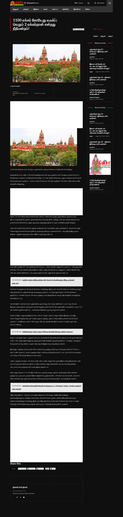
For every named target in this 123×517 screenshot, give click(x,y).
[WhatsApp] (67, 94)
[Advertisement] (46, 114)
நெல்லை (95, 36)
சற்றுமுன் (103, 36)
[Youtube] (24, 497)
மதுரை (91, 71)
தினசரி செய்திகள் (16, 86)
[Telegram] (71, 94)
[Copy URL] (80, 94)
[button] (88, 3)
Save (76, 94)
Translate (99, 29)
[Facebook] (58, 94)
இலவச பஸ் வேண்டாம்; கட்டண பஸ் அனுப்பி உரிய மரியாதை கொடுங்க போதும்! (100, 66)
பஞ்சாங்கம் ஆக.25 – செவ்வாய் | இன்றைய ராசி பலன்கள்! (99, 52)
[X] (62, 94)
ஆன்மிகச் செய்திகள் (94, 97)
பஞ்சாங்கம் (92, 57)
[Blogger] (14, 497)
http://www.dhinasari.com (19, 490)
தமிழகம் (110, 36)
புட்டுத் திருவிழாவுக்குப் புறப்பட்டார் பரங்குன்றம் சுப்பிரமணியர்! (98, 92)
